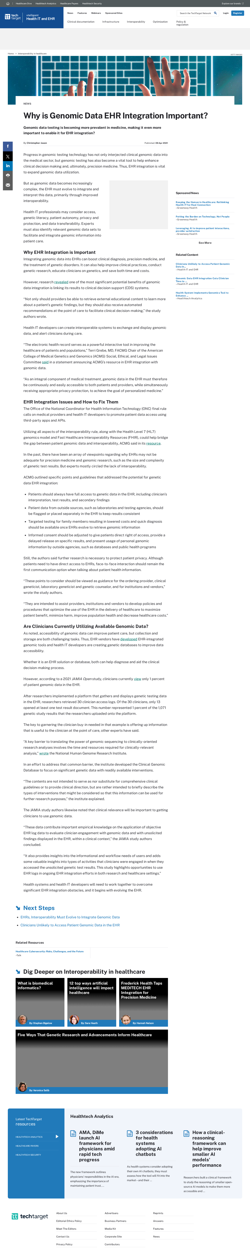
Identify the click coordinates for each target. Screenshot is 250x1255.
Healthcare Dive (24, 3)
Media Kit (110, 1228)
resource (153, 443)
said (45, 362)
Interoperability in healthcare (32, 53)
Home (11, 53)
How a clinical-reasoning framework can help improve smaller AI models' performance (209, 1149)
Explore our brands (231, 3)
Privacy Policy (64, 1244)
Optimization (160, 21)
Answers (158, 1221)
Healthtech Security (92, 3)
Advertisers (111, 1213)
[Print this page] (8, 176)
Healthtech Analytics (46, 3)
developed (128, 639)
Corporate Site (113, 1236)
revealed (61, 282)
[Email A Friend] (8, 185)
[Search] (215, 14)
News (70, 13)
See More (205, 242)
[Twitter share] (8, 156)
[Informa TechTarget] (7, 3)
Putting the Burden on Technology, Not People (203, 216)
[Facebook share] (8, 146)
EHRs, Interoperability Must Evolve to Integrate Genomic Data (70, 917)
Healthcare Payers (69, 3)
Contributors (112, 1244)
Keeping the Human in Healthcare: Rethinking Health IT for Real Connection (202, 203)
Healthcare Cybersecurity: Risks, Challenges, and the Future (50, 951)
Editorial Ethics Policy (69, 1221)
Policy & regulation (182, 23)
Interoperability (136, 21)
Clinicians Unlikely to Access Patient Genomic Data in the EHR (70, 925)
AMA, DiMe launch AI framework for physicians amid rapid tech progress (97, 1146)
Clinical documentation (81, 21)
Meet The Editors (66, 1228)
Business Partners (115, 1221)
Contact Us (62, 1236)
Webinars (96, 13)
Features (82, 13)
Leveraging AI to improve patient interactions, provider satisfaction (202, 229)
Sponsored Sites (113, 13)
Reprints (158, 1213)
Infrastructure (110, 21)
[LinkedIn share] (8, 166)
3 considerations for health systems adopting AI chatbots (154, 1143)
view (137, 679)
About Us (61, 1213)
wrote (44, 753)
